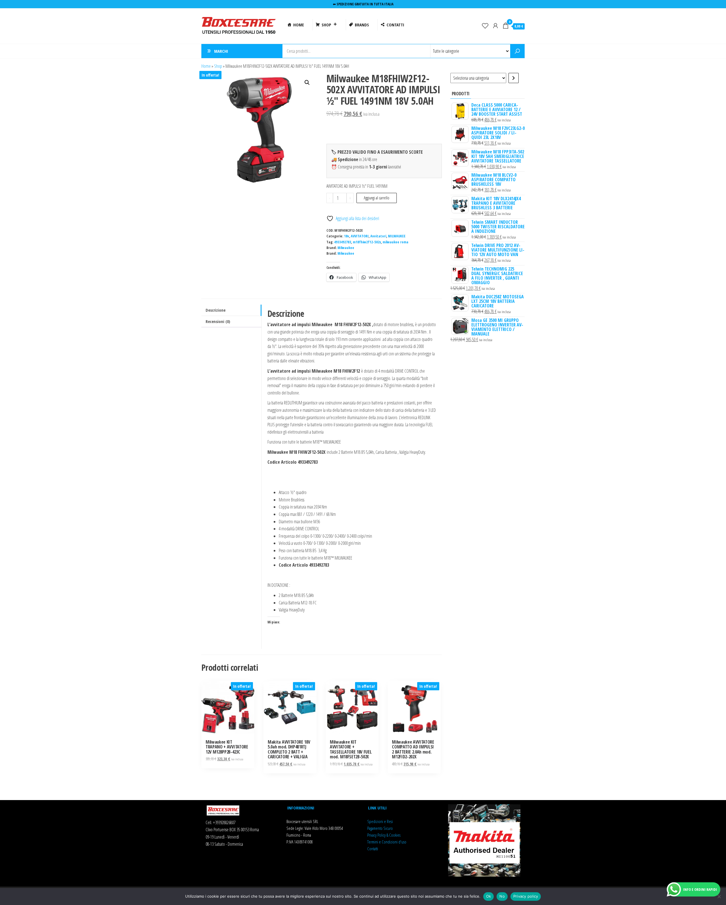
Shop (218, 66)
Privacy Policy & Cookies (383, 835)
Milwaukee (345, 247)
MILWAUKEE (397, 236)
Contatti (372, 848)
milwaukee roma (395, 242)
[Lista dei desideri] (485, 25)
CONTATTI (395, 25)
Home (206, 66)
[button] (307, 82)
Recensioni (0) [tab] (218, 321)
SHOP (326, 25)
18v (346, 236)
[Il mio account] (495, 25)
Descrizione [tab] (215, 310)
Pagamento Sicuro (380, 828)
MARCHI (221, 51)
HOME (298, 25)
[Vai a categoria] (513, 78)
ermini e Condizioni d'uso (387, 842)
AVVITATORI (360, 236)
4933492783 (342, 242)
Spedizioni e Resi (380, 821)
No (502, 896)
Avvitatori (378, 236)
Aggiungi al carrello (376, 198)
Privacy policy (525, 896)
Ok (488, 896)
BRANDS (362, 25)
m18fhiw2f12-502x (367, 242)
